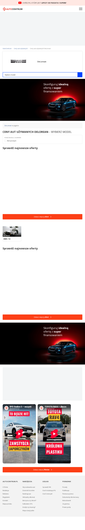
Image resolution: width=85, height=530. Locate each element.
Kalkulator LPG (27, 504)
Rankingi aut (27, 494)
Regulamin (6, 497)
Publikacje (65, 490)
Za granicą (65, 504)
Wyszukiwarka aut (29, 487)
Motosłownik (66, 500)
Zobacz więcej (41, 217)
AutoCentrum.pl (12, 9)
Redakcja (6, 490)
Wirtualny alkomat (29, 497)
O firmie (5, 487)
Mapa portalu (7, 504)
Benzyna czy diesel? (29, 500)
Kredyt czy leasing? (29, 507)
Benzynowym (11, 141)
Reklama (6, 494)
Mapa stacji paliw (28, 510)
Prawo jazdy (66, 507)
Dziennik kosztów (28, 490)
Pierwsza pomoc (67, 494)
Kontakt (5, 500)
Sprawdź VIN (46, 487)
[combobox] (42, 74)
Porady (64, 487)
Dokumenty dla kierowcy (70, 497)
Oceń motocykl (47, 494)
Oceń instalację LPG (49, 490)
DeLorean (8, 125)
